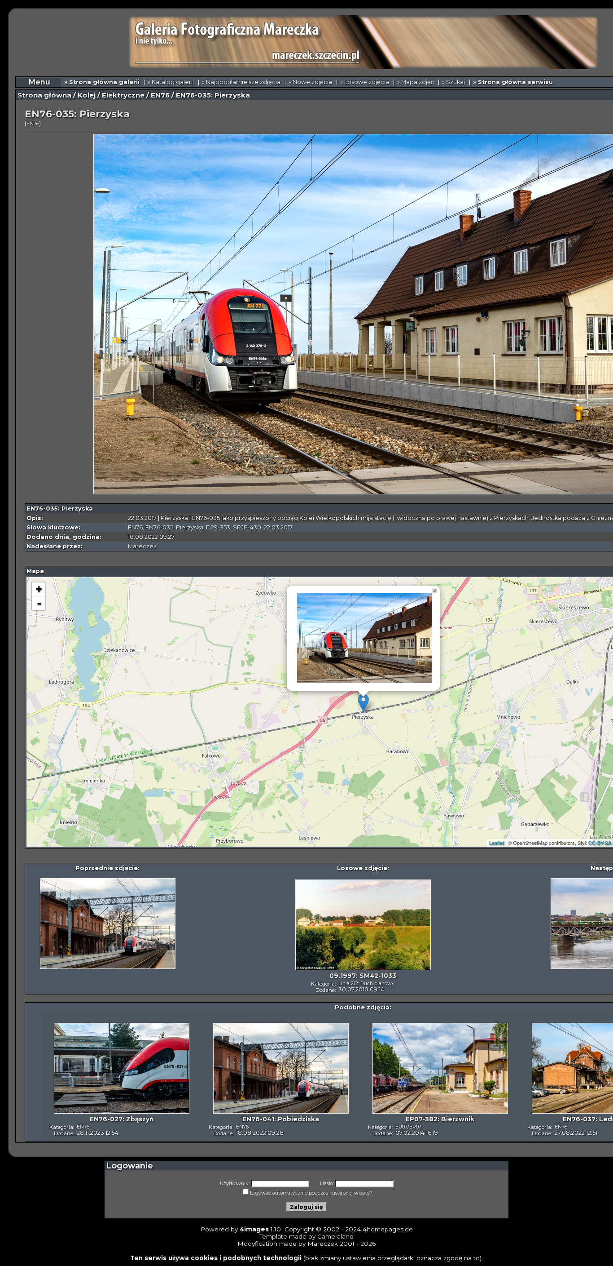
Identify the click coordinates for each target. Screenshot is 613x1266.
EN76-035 (159, 527)
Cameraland (335, 1236)
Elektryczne (123, 95)
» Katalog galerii (171, 82)
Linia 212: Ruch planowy (366, 983)
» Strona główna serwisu (513, 82)
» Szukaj (453, 82)
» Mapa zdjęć (415, 82)
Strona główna (44, 95)
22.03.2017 (278, 527)
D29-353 (218, 527)
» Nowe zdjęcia (310, 82)
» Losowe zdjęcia (364, 82)
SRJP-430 (247, 527)
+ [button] (39, 589)
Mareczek (142, 546)
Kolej (87, 95)
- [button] (39, 603)
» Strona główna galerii (102, 82)
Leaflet (496, 842)
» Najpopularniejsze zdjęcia (241, 82)
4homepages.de (388, 1229)
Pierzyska (189, 527)
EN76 (160, 95)
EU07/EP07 (408, 1127)
